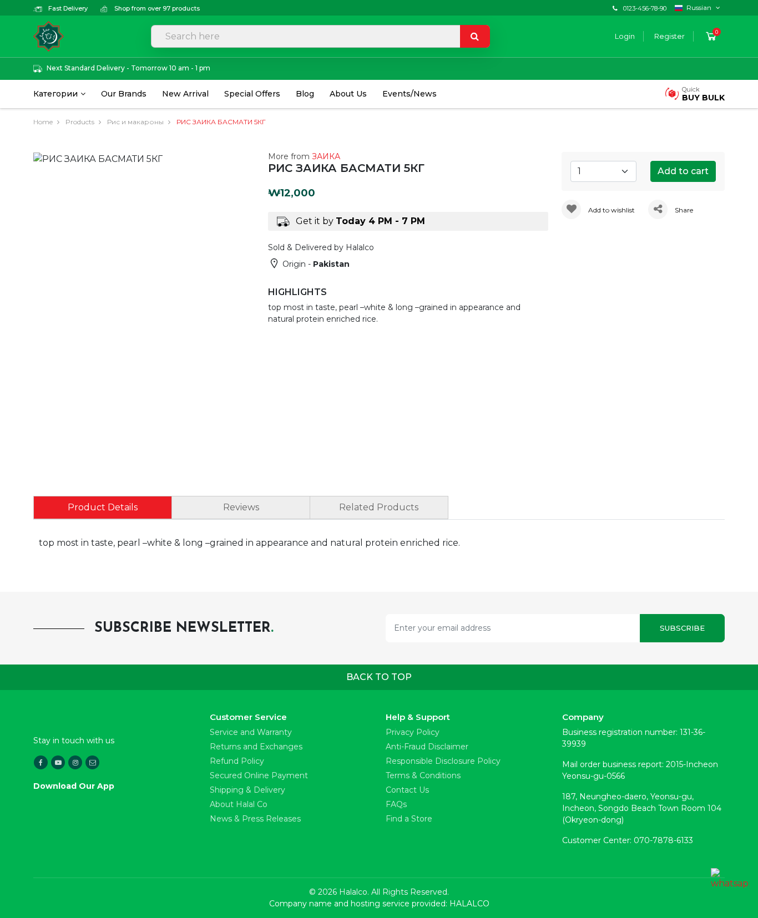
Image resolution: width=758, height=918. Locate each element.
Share (683, 210)
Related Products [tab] (378, 507)
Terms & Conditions (423, 775)
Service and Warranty (251, 732)
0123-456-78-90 (644, 8)
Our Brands (123, 94)
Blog (305, 94)
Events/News (409, 94)
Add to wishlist (611, 210)
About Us (348, 94)
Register (669, 36)
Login (625, 36)
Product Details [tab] (103, 507)
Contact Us (407, 790)
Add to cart (683, 171)
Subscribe (682, 627)
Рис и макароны (135, 122)
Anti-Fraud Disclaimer (427, 747)
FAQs (396, 804)
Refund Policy (237, 761)
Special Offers (252, 94)
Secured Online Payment (259, 775)
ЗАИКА (326, 156)
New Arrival (185, 94)
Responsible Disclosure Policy (443, 761)
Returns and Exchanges (256, 747)
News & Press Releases (255, 819)
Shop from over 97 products (156, 8)
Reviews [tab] (241, 507)
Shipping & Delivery (247, 790)
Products (79, 122)
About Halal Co (238, 804)
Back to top (379, 677)
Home (43, 122)
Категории (55, 94)
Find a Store (409, 819)
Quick (703, 94)
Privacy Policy (412, 732)
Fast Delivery (67, 8)
